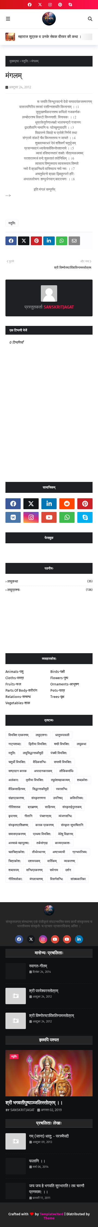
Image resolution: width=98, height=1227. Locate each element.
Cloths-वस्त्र (14, 678)
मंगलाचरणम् (36, 879)
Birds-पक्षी (57, 672)
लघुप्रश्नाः (50, 590)
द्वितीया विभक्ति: (38, 744)
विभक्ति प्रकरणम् (18, 735)
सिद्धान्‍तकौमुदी (40, 789)
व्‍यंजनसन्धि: (65, 816)
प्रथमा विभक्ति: (42, 834)
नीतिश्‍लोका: (15, 879)
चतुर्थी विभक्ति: (17, 762)
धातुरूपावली (62, 735)
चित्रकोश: (14, 861)
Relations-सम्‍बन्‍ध (18, 697)
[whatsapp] (67, 517)
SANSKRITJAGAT (58, 307)
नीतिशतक (14, 807)
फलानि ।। (37, 1161)
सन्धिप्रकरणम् (34, 870)
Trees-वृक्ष (57, 697)
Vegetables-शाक (17, 703)
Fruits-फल (13, 684)
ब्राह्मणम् (33, 807)
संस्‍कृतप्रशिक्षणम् (18, 825)
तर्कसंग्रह (42, 843)
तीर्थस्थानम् (38, 852)
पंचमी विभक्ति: (59, 753)
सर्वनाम (54, 870)
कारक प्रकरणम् (44, 825)
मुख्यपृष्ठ (14, 61)
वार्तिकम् (52, 861)
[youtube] (49, 517)
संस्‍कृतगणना (38, 798)
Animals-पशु (14, 672)
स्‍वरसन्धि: (62, 789)
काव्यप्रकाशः (63, 843)
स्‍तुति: (25, 61)
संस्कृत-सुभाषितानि (72, 825)
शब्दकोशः (82, 780)
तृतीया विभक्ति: (35, 780)
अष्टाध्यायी (59, 852)
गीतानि (28, 816)
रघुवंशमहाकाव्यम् (60, 780)
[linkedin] (49, 503)
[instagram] (50, 5)
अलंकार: (13, 780)
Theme (49, 1218)
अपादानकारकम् (43, 771)
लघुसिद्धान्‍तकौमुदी (33, 753)
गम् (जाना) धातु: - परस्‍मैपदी (49, 1136)
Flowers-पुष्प (59, 678)
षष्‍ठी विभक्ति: (61, 744)
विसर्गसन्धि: (56, 879)
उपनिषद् (58, 798)
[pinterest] (60, 5)
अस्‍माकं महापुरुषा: (18, 843)
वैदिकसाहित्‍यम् (16, 789)
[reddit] (67, 503)
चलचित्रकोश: (16, 852)
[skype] (69, 5)
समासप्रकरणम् (17, 834)
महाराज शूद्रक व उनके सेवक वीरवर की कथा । (49, 36)
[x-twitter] (40, 5)
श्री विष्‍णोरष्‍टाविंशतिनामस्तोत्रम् (51, 1015)
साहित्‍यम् (50, 807)
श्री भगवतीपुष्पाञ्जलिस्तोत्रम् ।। (34, 1103)
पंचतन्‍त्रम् (45, 816)
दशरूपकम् (34, 861)
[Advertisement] (51, 205)
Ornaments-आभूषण (64, 684)
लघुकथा (50, 581)
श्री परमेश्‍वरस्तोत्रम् (43, 990)
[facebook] (29, 5)
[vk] (13, 517)
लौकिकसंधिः (66, 771)
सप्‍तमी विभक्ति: (63, 762)
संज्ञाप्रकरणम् (16, 798)
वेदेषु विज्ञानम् (65, 834)
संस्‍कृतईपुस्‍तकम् (71, 807)
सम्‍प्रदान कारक (17, 771)
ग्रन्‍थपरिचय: (79, 852)
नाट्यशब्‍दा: (14, 744)
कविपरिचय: (76, 798)
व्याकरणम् (69, 861)
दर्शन (68, 870)
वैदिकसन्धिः (40, 762)
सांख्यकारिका (78, 879)
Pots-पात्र (57, 690)
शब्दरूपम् (13, 870)
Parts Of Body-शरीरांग (21, 690)
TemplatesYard (51, 1214)
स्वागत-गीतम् (38, 966)
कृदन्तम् (12, 816)
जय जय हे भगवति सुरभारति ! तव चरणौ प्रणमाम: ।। (56, 1189)
